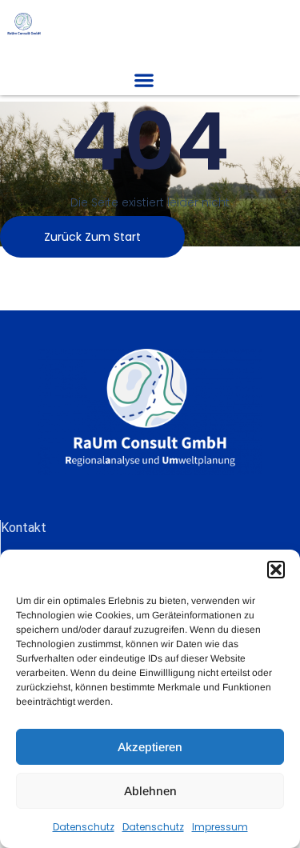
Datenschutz (83, 827)
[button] (276, 570)
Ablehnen (150, 791)
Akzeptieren (150, 747)
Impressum (220, 827)
